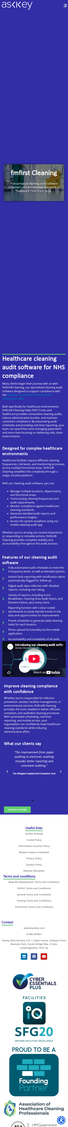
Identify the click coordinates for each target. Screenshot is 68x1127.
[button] (61, 6)
